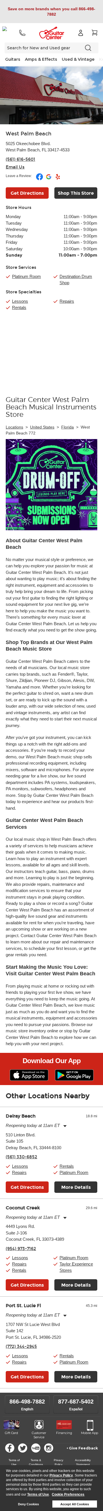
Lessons (20, 301)
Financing (64, 1433)
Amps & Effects (41, 59)
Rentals (19, 307)
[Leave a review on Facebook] (40, 179)
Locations (14, 427)
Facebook (9, 1448)
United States (42, 427)
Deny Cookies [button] (28, 1504)
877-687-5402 (76, 1401)
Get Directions (27, 193)
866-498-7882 (27, 1401)
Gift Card (11, 1433)
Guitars (12, 59)
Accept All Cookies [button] (74, 1504)
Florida (67, 427)
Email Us (15, 167)
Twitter (22, 1448)
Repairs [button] (19, 1172)
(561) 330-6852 (21, 1156)
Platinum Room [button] (26, 276)
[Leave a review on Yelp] (57, 179)
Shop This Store (76, 193)
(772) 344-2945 (21, 1346)
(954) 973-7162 (21, 1248)
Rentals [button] (67, 1166)
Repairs (67, 301)
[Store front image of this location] (51, 95)
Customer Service (39, 1435)
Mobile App (89, 1433)
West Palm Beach (29, 134)
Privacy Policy (61, 1475)
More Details (76, 1187)
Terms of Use (38, 1494)
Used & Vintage (78, 59)
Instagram (48, 1448)
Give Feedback (83, 1448)
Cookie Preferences (68, 1494)
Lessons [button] (20, 1166)
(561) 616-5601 (20, 159)
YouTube (35, 1448)
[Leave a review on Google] (49, 179)
